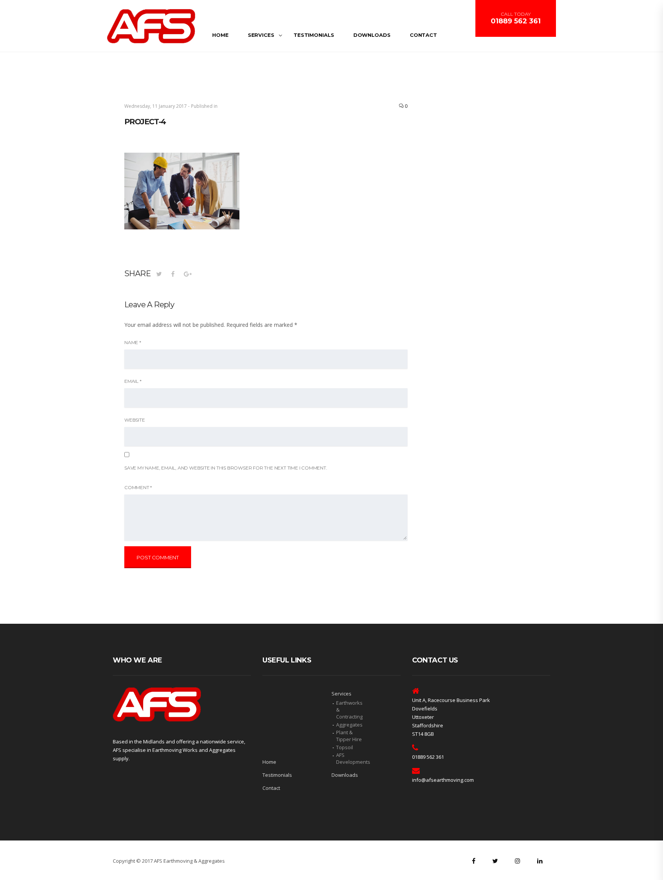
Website (134, 420)
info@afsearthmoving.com (443, 779)
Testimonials (314, 35)
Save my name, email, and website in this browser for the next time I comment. (225, 468)
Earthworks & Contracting (349, 709)
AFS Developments (350, 758)
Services (261, 35)
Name (132, 342)
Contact (423, 35)
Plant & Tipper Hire (349, 736)
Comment (138, 487)
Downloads (372, 35)
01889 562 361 (516, 21)
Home (220, 35)
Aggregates (349, 724)
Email (133, 381)
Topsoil (344, 747)
